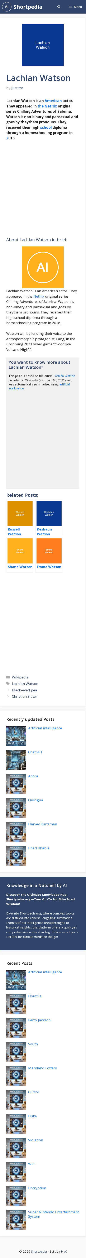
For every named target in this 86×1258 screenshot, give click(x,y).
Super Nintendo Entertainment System (53, 1214)
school (46, 127)
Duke (32, 1116)
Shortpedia (28, 6)
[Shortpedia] (6, 7)
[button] (59, 7)
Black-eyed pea (24, 690)
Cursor (33, 1092)
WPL (31, 1164)
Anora (33, 776)
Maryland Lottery (42, 1068)
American (53, 100)
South (33, 1044)
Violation (35, 1140)
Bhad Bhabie (38, 848)
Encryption (37, 1188)
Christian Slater (24, 696)
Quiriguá (35, 800)
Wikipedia (20, 677)
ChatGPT (35, 752)
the (41, 106)
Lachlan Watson (64, 376)
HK (64, 1251)
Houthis (34, 996)
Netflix (50, 106)
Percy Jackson (39, 1020)
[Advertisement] (43, 189)
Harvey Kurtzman (42, 824)
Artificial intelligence (45, 728)
